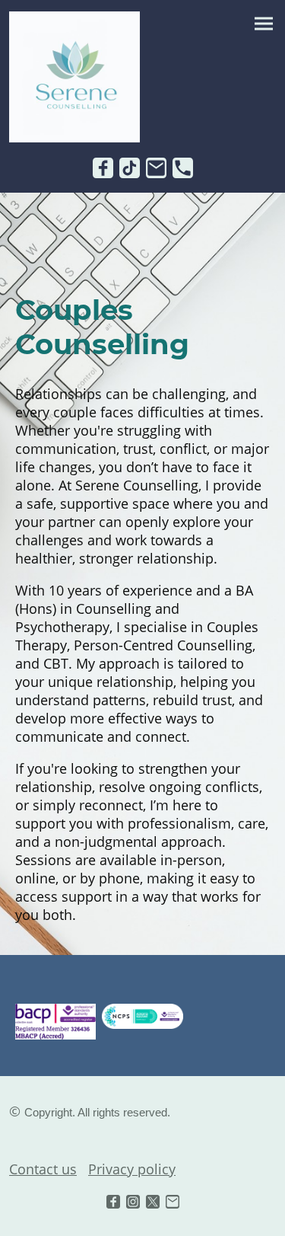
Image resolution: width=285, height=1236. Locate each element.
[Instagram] (133, 1202)
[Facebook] (103, 168)
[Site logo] (74, 76)
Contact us (43, 1169)
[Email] (156, 168)
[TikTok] (129, 168)
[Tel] (183, 168)
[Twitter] (153, 1202)
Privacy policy (132, 1169)
